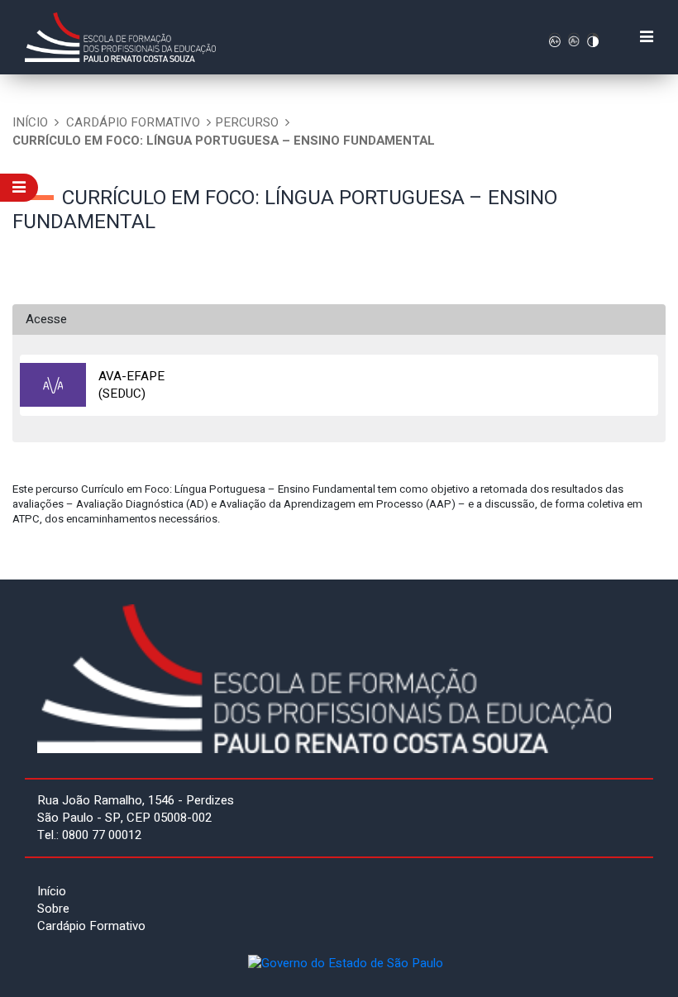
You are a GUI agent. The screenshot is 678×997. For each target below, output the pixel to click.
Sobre (53, 908)
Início (30, 122)
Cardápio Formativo (133, 122)
